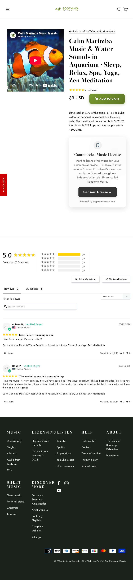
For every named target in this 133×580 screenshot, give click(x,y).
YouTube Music (65, 460)
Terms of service (91, 453)
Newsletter (112, 455)
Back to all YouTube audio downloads (93, 31)
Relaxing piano (15, 501)
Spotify (61, 447)
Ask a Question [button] (87, 279)
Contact (86, 447)
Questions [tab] (32, 288)
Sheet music (14, 495)
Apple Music (64, 453)
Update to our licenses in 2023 (40, 455)
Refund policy (90, 466)
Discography (14, 441)
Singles (11, 447)
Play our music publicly (40, 443)
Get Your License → (97, 192)
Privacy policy (90, 460)
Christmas (12, 508)
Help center (89, 441)
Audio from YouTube (13, 462)
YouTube (61, 441)
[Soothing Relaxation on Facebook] (59, 483)
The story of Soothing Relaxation (113, 445)
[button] (122, 353)
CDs (9, 470)
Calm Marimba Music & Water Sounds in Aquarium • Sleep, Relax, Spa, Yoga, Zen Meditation (54, 345)
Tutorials (11, 514)
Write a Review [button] (118, 279)
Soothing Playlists (37, 518)
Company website (37, 529)
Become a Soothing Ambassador (39, 499)
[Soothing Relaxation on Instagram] (66, 483)
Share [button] (10, 353)
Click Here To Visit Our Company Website (106, 561)
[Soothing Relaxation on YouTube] (59, 490)
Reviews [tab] (9, 288)
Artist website (40, 510)
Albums (11, 453)
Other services (65, 466)
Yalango (36, 537)
